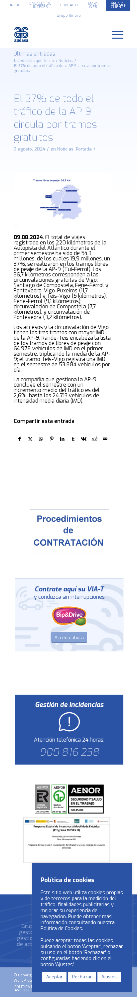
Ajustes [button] (109, 977)
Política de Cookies (61, 928)
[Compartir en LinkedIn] (62, 439)
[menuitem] (15, 5)
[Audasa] (57, 34)
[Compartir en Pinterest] (52, 439)
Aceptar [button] (54, 977)
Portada (84, 149)
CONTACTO (69, 5)
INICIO (15, 5)
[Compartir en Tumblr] (73, 439)
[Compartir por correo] (105, 439)
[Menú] (114, 34)
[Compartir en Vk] (83, 439)
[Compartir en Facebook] (19, 439)
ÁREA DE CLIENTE (118, 5)
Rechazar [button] (82, 977)
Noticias (65, 149)
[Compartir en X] (30, 439)
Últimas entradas (34, 53)
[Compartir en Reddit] (94, 439)
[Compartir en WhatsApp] (41, 439)
